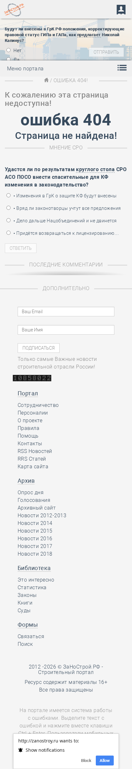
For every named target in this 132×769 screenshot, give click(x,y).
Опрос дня (31, 492)
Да (16, 59)
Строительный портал (66, 672)
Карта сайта (33, 467)
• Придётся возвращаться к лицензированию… (65, 233)
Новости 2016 (35, 538)
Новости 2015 (35, 531)
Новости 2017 (35, 546)
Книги (25, 603)
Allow (105, 760)
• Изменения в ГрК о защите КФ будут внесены (64, 195)
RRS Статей (32, 459)
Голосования (34, 500)
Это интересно (36, 580)
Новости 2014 (35, 523)
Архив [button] (26, 480)
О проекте (30, 420)
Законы (27, 595)
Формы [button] (28, 624)
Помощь (28, 436)
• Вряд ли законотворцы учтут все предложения (66, 208)
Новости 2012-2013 (42, 515)
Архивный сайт (37, 508)
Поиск (25, 644)
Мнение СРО (66, 148)
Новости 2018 (35, 554)
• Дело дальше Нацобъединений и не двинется (64, 220)
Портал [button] (28, 393)
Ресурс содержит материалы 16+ (66, 682)
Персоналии (33, 413)
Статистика (32, 587)
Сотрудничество (38, 405)
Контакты (30, 443)
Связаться (31, 636)
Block (86, 760)
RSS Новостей (35, 451)
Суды (24, 610)
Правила (28, 428)
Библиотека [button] (34, 568)
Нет (17, 50)
